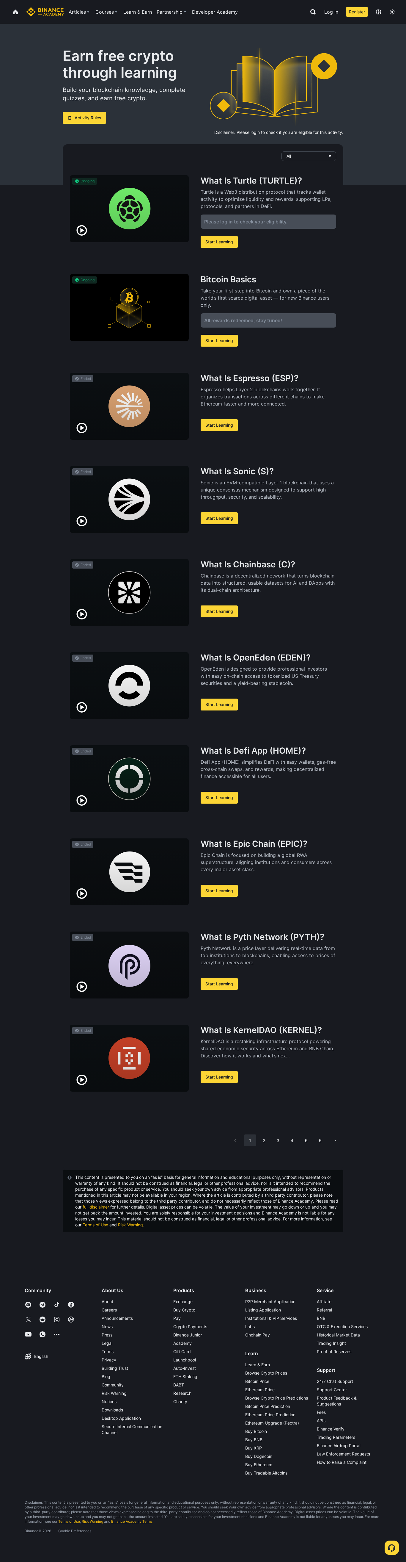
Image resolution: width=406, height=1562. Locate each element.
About (107, 1301)
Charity (180, 1401)
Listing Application (263, 1309)
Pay (177, 1318)
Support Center (332, 1389)
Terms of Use (95, 1224)
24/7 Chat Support (335, 1381)
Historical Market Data (338, 1334)
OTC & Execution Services (342, 1326)
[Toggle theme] (392, 12)
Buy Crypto (184, 1309)
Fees (321, 1412)
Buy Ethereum (258, 1464)
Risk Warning (130, 1224)
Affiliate (324, 1301)
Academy (182, 1343)
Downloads (112, 1409)
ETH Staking (185, 1376)
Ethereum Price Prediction (270, 1414)
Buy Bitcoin (256, 1431)
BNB (321, 1318)
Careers (109, 1309)
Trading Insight (331, 1343)
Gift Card (182, 1351)
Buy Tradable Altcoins (266, 1472)
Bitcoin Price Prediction (267, 1406)
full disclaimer (96, 1206)
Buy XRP (253, 1447)
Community (113, 1384)
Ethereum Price (260, 1389)
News (107, 1326)
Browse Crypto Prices (266, 1372)
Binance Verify (330, 1428)
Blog (106, 1376)
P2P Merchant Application (270, 1301)
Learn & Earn (257, 1364)
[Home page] (45, 12)
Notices (109, 1401)
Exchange (183, 1301)
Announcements (117, 1318)
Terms (108, 1351)
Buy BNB (253, 1439)
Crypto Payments (190, 1326)
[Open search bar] (311, 12)
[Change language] (379, 12)
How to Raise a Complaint (341, 1462)
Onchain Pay (257, 1334)
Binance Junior (187, 1334)
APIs (321, 1420)
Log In (331, 12)
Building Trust (115, 1368)
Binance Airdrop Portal (338, 1445)
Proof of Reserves (334, 1351)
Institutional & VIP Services (271, 1318)
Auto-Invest (184, 1368)
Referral (324, 1309)
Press (107, 1334)
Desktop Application (121, 1418)
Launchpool (184, 1359)
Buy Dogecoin (258, 1456)
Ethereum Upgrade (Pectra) (272, 1422)
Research (182, 1393)
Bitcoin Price (257, 1381)
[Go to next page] (335, 1140)
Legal (107, 1343)
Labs (250, 1326)
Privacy (109, 1359)
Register (357, 11)
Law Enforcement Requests (343, 1453)
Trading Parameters (336, 1437)
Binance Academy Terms (131, 1521)
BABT (178, 1384)
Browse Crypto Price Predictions (276, 1397)
